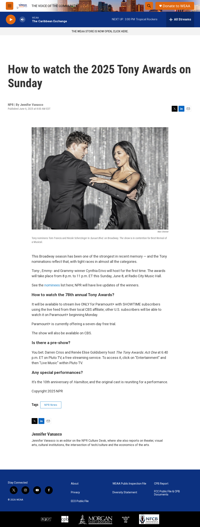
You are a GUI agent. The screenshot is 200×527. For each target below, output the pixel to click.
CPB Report (161, 483)
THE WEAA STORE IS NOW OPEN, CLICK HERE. (100, 31)
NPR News (50, 404)
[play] (11, 19)
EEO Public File (80, 501)
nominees (52, 285)
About (75, 483)
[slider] (28, 19)
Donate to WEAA (176, 6)
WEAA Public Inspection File (129, 483)
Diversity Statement (124, 492)
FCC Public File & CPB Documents (167, 493)
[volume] (22, 19)
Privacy (75, 492)
